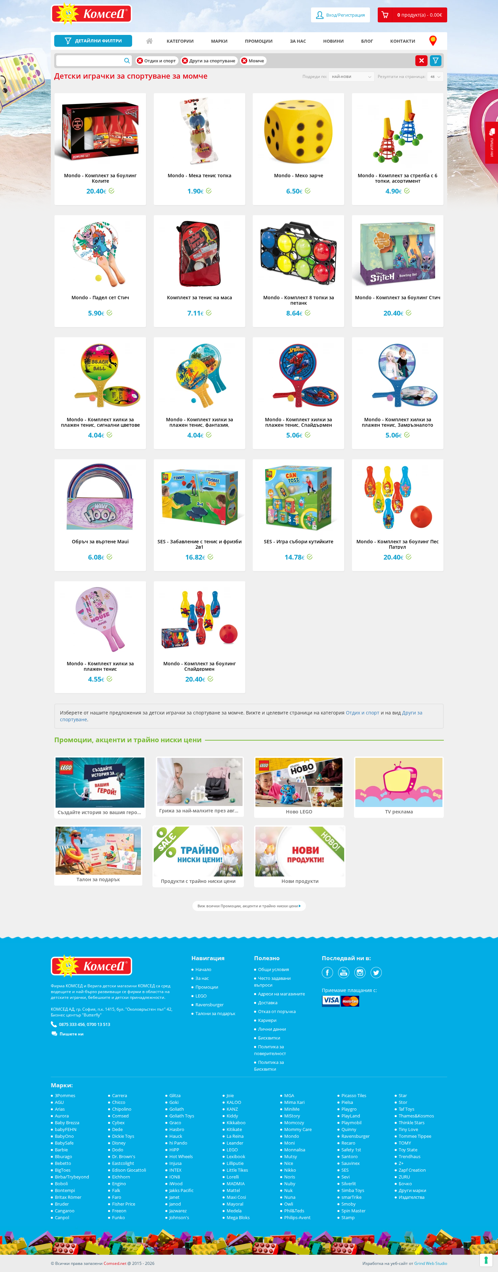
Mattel (233, 1190)
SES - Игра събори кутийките (298, 541)
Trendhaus (409, 1156)
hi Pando (178, 1143)
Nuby (289, 1183)
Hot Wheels (181, 1156)
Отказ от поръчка (277, 1011)
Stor (403, 1102)
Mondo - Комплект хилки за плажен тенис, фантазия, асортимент (199, 424)
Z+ (401, 1163)
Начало (149, 41)
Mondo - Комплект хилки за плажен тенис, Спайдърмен (298, 422)
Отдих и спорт (362, 712)
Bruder (62, 1204)
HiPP (174, 1150)
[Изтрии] (140, 60)
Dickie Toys (123, 1136)
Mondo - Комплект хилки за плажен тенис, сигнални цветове (100, 422)
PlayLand (350, 1116)
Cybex (118, 1122)
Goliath (176, 1109)
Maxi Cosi (236, 1197)
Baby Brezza (67, 1122)
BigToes (62, 1170)
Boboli (61, 1183)
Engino (119, 1183)
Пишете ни (72, 1034)
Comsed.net (115, 1263)
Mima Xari (294, 1102)
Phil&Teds (294, 1211)
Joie (230, 1095)
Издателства (411, 1197)
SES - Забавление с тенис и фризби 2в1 (200, 544)
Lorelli (233, 1177)
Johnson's (179, 1217)
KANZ (232, 1109)
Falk (116, 1190)
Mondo (291, 1136)
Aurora (62, 1116)
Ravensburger (209, 1005)
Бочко (405, 1183)
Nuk (288, 1190)
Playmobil (351, 1122)
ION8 (174, 1177)
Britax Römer (68, 1197)
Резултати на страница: (402, 76)
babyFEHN (66, 1129)
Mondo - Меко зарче (298, 175)
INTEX (175, 1170)
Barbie (61, 1150)
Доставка (267, 1003)
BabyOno (64, 1136)
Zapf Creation (412, 1170)
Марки (219, 41)
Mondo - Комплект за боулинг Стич (397, 297)
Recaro (348, 1143)
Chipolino (121, 1109)
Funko (118, 1217)
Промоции (259, 41)
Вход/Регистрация (345, 15)
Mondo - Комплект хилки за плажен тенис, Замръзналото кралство (397, 424)
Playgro (349, 1109)
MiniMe (291, 1109)
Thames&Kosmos (416, 1116)
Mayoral (235, 1204)
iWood (176, 1183)
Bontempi (65, 1190)
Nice (288, 1163)
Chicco (118, 1102)
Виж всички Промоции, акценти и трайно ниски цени (248, 905)
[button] (412, 14)
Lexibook (236, 1156)
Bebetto (63, 1163)
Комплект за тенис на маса (199, 297)
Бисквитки (269, 1038)
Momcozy (294, 1122)
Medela (234, 1211)
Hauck (175, 1136)
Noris (289, 1177)
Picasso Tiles (353, 1095)
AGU (59, 1102)
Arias (60, 1109)
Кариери (267, 1020)
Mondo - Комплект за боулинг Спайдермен (199, 666)
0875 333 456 (72, 1024)
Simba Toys (352, 1190)
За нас (298, 41)
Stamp (348, 1217)
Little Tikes (237, 1170)
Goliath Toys (181, 1116)
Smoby (348, 1204)
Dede (117, 1129)
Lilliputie (235, 1163)
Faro (116, 1197)
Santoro (349, 1156)
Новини (333, 41)
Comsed (120, 1116)
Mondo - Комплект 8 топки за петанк (298, 300)
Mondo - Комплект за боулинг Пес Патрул (397, 544)
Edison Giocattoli (129, 1170)
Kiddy (232, 1116)
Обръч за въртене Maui (100, 541)
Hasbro (176, 1129)
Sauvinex (350, 1163)
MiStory (292, 1116)
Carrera (119, 1095)
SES (345, 1170)
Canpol (62, 1217)
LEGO (201, 996)
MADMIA (236, 1183)
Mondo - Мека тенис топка (199, 175)
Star (403, 1095)
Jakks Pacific (181, 1190)
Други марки (412, 1190)
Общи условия (273, 969)
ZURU (404, 1177)
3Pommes (65, 1095)
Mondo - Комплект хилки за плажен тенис (100, 666)
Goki (174, 1102)
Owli (288, 1204)
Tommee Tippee (415, 1136)
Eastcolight (123, 1163)
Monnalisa (294, 1150)
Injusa (175, 1163)
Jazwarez (178, 1211)
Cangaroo (65, 1211)
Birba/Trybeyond (72, 1177)
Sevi (345, 1177)
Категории (180, 41)
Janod (175, 1204)
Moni (289, 1143)
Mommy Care (298, 1129)
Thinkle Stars (411, 1122)
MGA (289, 1095)
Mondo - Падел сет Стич (100, 297)
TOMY (405, 1143)
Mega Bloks (238, 1217)
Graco (175, 1122)
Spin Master (353, 1211)
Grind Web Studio (430, 1263)
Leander (235, 1143)
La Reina (235, 1136)
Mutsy (290, 1156)
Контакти (402, 41)
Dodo (117, 1150)
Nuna (289, 1197)
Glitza (175, 1095)
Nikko (290, 1170)
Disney (119, 1143)
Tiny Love (408, 1129)
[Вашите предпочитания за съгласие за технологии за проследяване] (486, 1260)
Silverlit (348, 1183)
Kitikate (234, 1129)
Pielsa (347, 1102)
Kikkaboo (236, 1122)
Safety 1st (351, 1150)
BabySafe (64, 1143)
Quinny (348, 1129)
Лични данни (272, 1029)
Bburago (63, 1156)
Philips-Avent (297, 1217)
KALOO (234, 1102)
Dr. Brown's (123, 1156)
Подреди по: (315, 76)
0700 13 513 (98, 1024)
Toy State (408, 1150)
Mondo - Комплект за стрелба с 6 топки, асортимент (397, 178)
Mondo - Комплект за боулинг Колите (100, 178)
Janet (174, 1197)
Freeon (119, 1211)
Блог (367, 41)
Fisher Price (123, 1204)
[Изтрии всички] (421, 60)
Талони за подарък (215, 1013)
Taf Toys (406, 1109)
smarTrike (351, 1197)
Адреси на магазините (433, 41)
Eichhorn (121, 1177)
